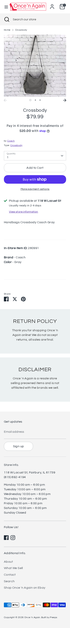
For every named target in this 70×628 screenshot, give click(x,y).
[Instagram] (12, 537)
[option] (35, 66)
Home (7, 30)
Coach (11, 141)
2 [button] (35, 100)
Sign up (18, 446)
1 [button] (30, 100)
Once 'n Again (32, 617)
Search (9, 581)
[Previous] (5, 100)
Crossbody (21, 30)
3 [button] (40, 100)
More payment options (35, 189)
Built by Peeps (49, 617)
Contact (10, 574)
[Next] (64, 100)
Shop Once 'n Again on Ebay (24, 587)
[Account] (52, 5)
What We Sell (13, 568)
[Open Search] (6, 19)
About (8, 561)
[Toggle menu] (4, 7)
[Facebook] (6, 537)
